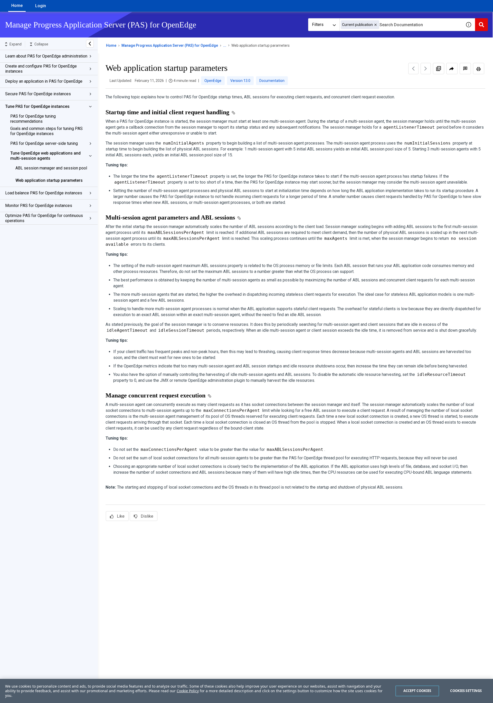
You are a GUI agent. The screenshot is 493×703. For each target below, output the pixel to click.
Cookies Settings (466, 690)
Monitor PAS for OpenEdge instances (38, 205)
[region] (246, 691)
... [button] (224, 45)
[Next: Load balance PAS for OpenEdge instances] (425, 68)
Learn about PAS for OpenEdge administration (46, 56)
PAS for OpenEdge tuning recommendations (33, 119)
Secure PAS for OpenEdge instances (38, 93)
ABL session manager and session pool (51, 168)
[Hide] (90, 44)
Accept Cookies (417, 690)
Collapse (41, 44)
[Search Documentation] (481, 24)
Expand (16, 44)
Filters (318, 24)
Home (17, 5)
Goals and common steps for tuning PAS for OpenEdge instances (46, 131)
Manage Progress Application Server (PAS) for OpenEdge (169, 45)
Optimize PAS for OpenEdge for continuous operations (44, 218)
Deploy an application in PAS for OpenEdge (43, 81)
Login (40, 5)
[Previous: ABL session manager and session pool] (413, 68)
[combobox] (400, 24)
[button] (375, 25)
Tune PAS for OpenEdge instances (37, 106)
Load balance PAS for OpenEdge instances (43, 193)
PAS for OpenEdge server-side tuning (44, 143)
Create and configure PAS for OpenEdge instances (41, 69)
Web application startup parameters (49, 180)
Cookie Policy (188, 690)
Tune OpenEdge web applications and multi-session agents (45, 156)
